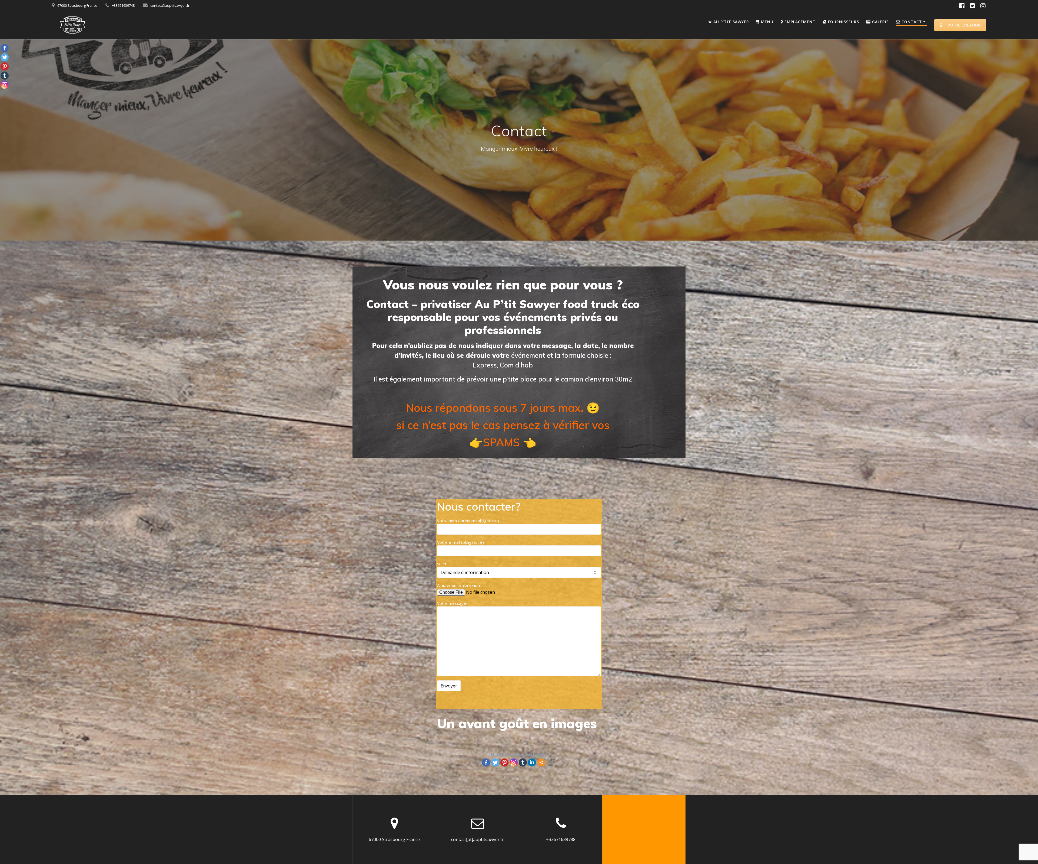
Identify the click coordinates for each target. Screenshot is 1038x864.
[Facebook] (486, 762)
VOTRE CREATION (964, 25)
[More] (541, 762)
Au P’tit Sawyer (730, 21)
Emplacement (799, 21)
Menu (766, 21)
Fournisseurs (843, 21)
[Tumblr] (523, 762)
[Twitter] (495, 762)
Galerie (880, 21)
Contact (911, 21)
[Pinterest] (504, 762)
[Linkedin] (532, 762)
